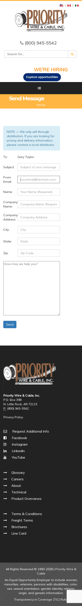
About (16, 485)
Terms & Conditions (26, 514)
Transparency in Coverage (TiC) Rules (41, 599)
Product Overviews (26, 498)
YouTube (18, 457)
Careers (17, 479)
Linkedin (18, 451)
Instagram (19, 444)
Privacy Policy (13, 417)
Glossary (18, 472)
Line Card (18, 533)
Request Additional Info (30, 431)
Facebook (19, 438)
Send (10, 324)
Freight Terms (22, 520)
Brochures (19, 527)
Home (41, 105)
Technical (18, 492)
